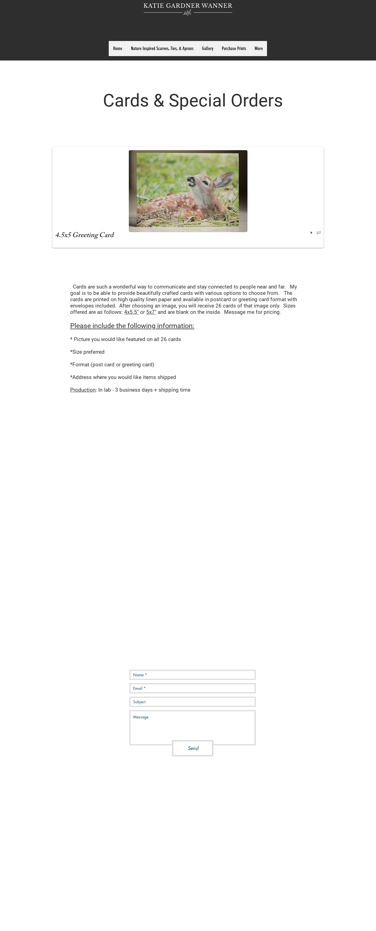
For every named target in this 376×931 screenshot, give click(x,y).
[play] (312, 232)
